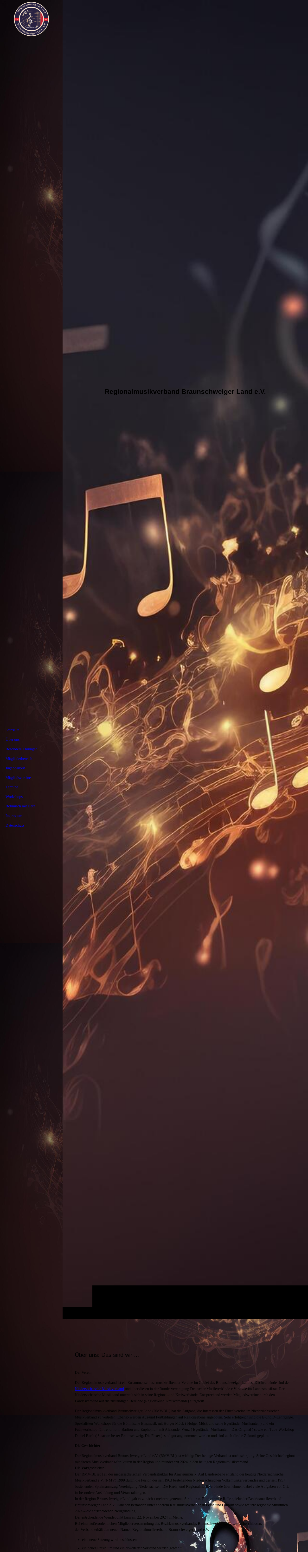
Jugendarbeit (15, 768)
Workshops (14, 797)
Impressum (14, 816)
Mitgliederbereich (19, 759)
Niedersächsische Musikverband (99, 1389)
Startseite (12, 730)
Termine (12, 787)
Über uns (12, 739)
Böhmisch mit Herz (20, 806)
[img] (185, 659)
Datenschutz (15, 825)
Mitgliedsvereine (18, 778)
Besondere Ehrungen (22, 749)
